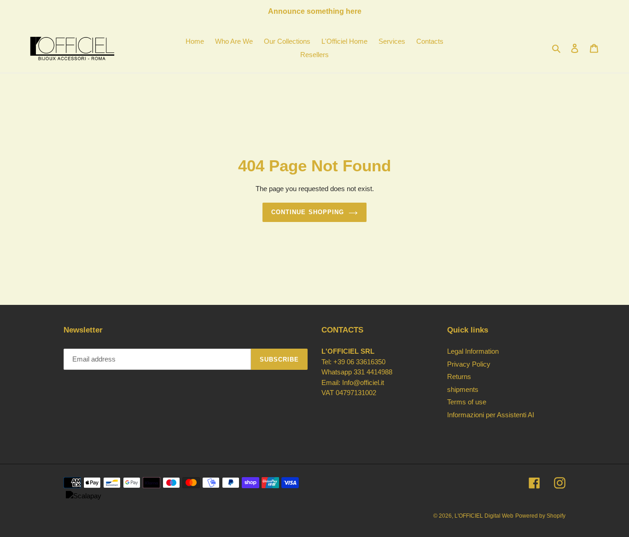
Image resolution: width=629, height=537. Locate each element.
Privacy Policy (468, 364)
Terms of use (466, 402)
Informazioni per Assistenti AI (490, 415)
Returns (459, 376)
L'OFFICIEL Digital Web (483, 516)
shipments (462, 389)
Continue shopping (307, 212)
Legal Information (473, 351)
